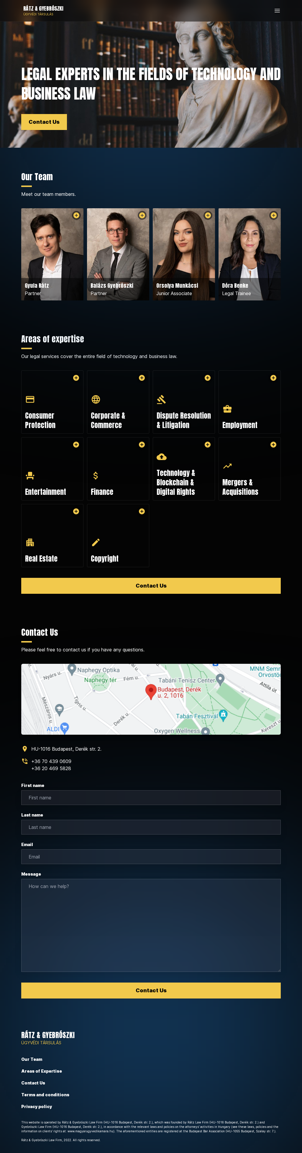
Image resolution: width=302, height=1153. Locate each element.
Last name (32, 814)
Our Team (31, 1059)
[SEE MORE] (76, 215)
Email (27, 844)
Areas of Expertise (41, 1071)
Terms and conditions (45, 1094)
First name (32, 785)
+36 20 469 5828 (51, 768)
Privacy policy (36, 1106)
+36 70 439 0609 (51, 761)
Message (31, 873)
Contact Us (44, 122)
